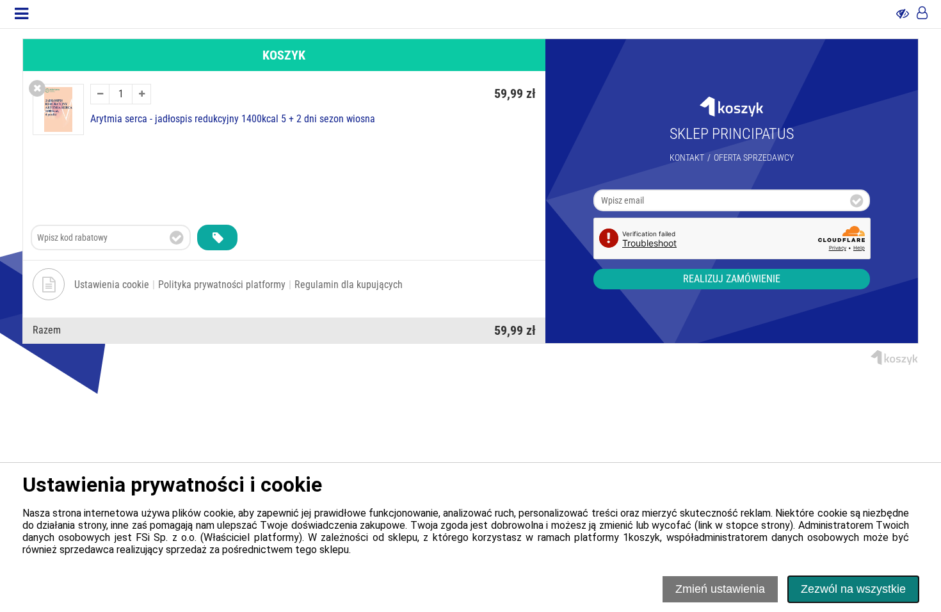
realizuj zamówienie (731, 279)
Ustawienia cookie (111, 284)
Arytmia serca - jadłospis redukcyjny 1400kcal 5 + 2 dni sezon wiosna (232, 119)
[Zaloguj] (922, 14)
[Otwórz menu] (21, 14)
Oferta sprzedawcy (754, 157)
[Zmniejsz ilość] (99, 94)
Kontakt (687, 157)
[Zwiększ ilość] (141, 94)
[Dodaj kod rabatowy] (217, 237)
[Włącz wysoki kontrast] (902, 14)
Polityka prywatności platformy (222, 284)
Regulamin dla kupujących (348, 284)
